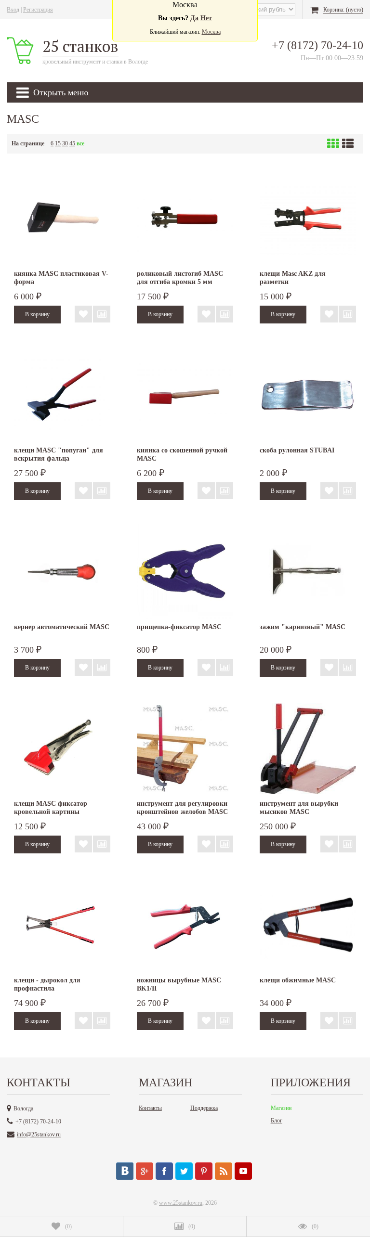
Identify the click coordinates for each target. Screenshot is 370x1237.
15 (58, 143)
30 (65, 143)
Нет (206, 18)
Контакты (150, 1108)
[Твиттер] (184, 1171)
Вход (13, 9)
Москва (211, 31)
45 (72, 143)
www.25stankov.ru (180, 1202)
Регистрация (38, 9)
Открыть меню (60, 92)
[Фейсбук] (164, 1171)
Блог (276, 1120)
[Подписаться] (223, 1171)
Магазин (281, 1108)
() (68, 1226)
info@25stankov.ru (39, 1134)
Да (194, 18)
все (80, 143)
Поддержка (204, 1108)
